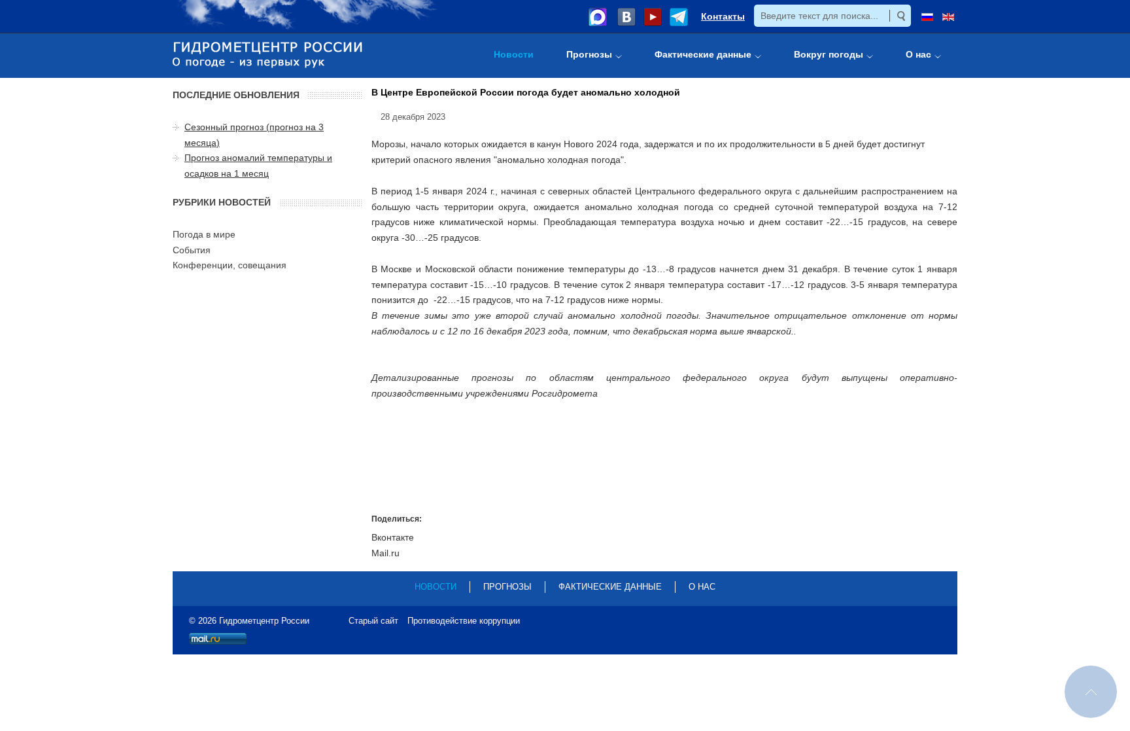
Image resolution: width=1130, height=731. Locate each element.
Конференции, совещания (229, 265)
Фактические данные (610, 587)
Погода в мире (204, 234)
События (192, 250)
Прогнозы (507, 587)
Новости (435, 587)
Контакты (723, 16)
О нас (702, 587)
